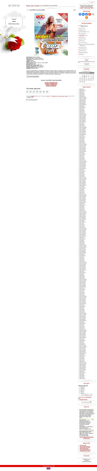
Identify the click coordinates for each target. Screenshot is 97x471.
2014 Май (81, 172)
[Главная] (92, 2)
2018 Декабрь (82, 249)
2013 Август (82, 159)
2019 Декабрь (82, 266)
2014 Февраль (82, 168)
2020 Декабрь (82, 283)
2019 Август (82, 261)
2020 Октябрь (82, 280)
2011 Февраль (82, 121)
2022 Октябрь (82, 314)
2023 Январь (82, 319)
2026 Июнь (82, 375)
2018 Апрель (82, 238)
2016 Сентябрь (83, 211)
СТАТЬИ (82, 33)
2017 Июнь (82, 224)
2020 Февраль (82, 269)
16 (84, 78)
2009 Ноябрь (82, 100)
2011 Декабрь (82, 131)
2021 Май (81, 290)
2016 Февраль (82, 201)
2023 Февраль (82, 320)
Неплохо (83, 390)
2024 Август (82, 344)
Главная (28, 5)
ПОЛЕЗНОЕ (83, 49)
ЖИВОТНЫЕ (83, 52)
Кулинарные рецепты (85, 450)
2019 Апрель (82, 255)
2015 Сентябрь (83, 194)
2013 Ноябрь (82, 163)
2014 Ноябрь (82, 180)
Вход (92, 7)
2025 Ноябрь (82, 365)
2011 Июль (81, 124)
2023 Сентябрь (83, 330)
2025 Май (81, 357)
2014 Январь (82, 166)
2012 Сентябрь (83, 144)
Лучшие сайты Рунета (85, 449)
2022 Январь (82, 302)
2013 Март (81, 152)
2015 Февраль (82, 185)
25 (88, 80)
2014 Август (82, 176)
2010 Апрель (82, 107)
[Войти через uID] (80, 14)
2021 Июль (82, 293)
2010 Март (81, 106)
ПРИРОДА (82, 50)
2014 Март (81, 169)
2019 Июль (82, 259)
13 (93, 76)
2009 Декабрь (82, 101)
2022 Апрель (82, 306)
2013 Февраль (82, 151)
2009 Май (81, 91)
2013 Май (81, 155)
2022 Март (81, 304)
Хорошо (82, 388)
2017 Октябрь (82, 230)
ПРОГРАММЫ (83, 31)
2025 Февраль (82, 352)
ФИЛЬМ (81, 37)
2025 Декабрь (82, 367)
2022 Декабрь (82, 317)
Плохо (82, 391)
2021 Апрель (82, 289)
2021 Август (82, 295)
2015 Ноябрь (82, 197)
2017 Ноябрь (82, 231)
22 (82, 80)
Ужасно (82, 393)
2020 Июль (82, 276)
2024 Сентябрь (83, 345)
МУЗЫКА (33, 96)
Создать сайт (83, 445)
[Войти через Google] (93, 14)
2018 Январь (82, 234)
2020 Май (81, 273)
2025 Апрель (82, 355)
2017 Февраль (82, 218)
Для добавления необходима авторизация (86, 438)
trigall (48, 96)
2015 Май (81, 189)
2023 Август (82, 328)
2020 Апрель (82, 272)
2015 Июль (82, 192)
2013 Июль (82, 158)
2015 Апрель (82, 187)
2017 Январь (82, 217)
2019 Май (81, 257)
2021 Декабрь (82, 300)
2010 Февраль (82, 104)
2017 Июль (82, 225)
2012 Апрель (82, 137)
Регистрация (87, 7)
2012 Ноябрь (82, 146)
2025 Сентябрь (83, 362)
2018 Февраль (82, 235)
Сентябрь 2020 (86, 71)
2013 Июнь (82, 156)
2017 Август (82, 227)
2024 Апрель (82, 340)
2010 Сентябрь (83, 114)
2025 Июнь (82, 358)
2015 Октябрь (82, 196)
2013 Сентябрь (83, 161)
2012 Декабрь (82, 148)
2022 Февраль (82, 303)
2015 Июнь (82, 190)
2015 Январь (82, 183)
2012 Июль (82, 141)
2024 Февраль (82, 337)
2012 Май (81, 138)
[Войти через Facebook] (86, 14)
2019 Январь (82, 251)
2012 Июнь (82, 139)
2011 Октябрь (82, 128)
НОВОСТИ (82, 25)
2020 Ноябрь (82, 282)
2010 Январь (82, 103)
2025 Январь (82, 351)
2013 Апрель (82, 154)
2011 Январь (82, 120)
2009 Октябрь (82, 99)
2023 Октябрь (82, 331)
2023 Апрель (82, 323)
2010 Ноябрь (82, 117)
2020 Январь (82, 268)
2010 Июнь (82, 110)
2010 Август (82, 113)
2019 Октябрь (82, 264)
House (66, 96)
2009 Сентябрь (83, 97)
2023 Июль (82, 327)
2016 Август (82, 210)
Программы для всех (85, 447)
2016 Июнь (82, 207)
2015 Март (81, 186)
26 (91, 80)
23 (84, 80)
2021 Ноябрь (82, 299)
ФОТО (81, 28)
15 (82, 78)
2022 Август (82, 312)
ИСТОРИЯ (82, 42)
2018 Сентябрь (83, 245)
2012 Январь (82, 132)
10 (86, 76)
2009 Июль (82, 94)
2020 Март (81, 271)
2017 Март (81, 220)
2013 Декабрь (82, 165)
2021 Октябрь (82, 297)
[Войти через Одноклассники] (86, 17)
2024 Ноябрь (82, 348)
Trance (60, 96)
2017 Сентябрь (83, 228)
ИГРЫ (81, 40)
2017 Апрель (82, 221)
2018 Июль (82, 242)
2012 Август (82, 142)
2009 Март (81, 89)
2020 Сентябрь (83, 279)
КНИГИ (81, 39)
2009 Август (82, 96)
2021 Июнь (82, 292)
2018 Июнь (82, 241)
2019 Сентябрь (83, 262)
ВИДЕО (81, 30)
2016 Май (81, 206)
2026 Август (82, 378)
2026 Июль (82, 376)
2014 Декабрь (82, 182)
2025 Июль (82, 359)
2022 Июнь (82, 309)
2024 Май (81, 341)
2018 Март (81, 237)
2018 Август (82, 244)
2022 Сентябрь (83, 313)
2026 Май (81, 374)
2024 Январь (82, 336)
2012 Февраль (82, 134)
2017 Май (81, 223)
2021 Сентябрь (83, 296)
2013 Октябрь (82, 162)
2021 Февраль (82, 286)
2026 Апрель (82, 372)
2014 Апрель (82, 170)
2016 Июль (82, 209)
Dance (63, 96)
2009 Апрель (82, 90)
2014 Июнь (82, 173)
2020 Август (82, 278)
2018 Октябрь (82, 247)
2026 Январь (82, 368)
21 (80, 80)
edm (57, 96)
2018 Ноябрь (82, 248)
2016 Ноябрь (82, 214)
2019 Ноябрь (82, 265)
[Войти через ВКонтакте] (83, 14)
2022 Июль (82, 310)
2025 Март (81, 354)
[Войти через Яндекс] (89, 14)
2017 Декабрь (82, 233)
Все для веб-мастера (85, 446)
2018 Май (81, 240)
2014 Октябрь (82, 179)
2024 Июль (82, 343)
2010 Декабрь (82, 118)
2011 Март (81, 122)
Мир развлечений (84, 448)
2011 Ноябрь (82, 130)
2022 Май (81, 307)
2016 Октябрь (82, 213)
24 (86, 80)
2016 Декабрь (82, 216)
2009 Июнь (82, 93)
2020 (32, 5)
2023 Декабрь (82, 334)
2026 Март (81, 371)
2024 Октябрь (82, 347)
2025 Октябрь (82, 364)
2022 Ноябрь (82, 316)
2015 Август (82, 193)
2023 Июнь (82, 326)
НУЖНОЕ (82, 47)
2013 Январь (82, 149)
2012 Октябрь (82, 145)
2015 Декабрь (82, 199)
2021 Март (81, 288)
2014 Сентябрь (83, 178)
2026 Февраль (82, 369)
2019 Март (81, 254)
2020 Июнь (82, 275)
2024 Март (81, 338)
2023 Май (81, 324)
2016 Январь (82, 200)
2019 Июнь (82, 258)
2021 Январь (82, 285)
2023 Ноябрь (82, 333)
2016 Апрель (82, 204)
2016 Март (81, 203)
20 (93, 78)
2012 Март (81, 135)
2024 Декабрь (82, 350)
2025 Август (82, 361)
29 (82, 81)
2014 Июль (82, 175)
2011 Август (82, 125)
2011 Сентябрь (82, 127)
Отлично (83, 387)
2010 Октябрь (82, 115)
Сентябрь (37, 5)
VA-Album (54, 96)
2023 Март (81, 321)
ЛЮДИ (81, 54)
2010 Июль (82, 111)
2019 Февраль (82, 252)
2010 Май (81, 108)
